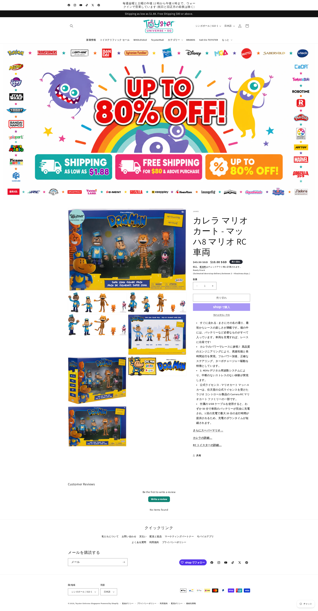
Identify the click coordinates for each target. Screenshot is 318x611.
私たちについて (110, 536)
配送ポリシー (177, 603)
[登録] (123, 562)
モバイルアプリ (205, 536)
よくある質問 (139, 542)
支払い (143, 536)
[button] (71, 26)
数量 (195, 279)
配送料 (203, 267)
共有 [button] (198, 455)
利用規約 (154, 542)
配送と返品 (156, 536)
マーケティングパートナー (179, 536)
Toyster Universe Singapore (87, 603)
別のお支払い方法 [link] (221, 315)
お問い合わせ (129, 536)
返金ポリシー (128, 603)
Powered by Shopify (110, 603)
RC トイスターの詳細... (207, 445)
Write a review (159, 499)
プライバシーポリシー (174, 542)
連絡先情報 (191, 603)
